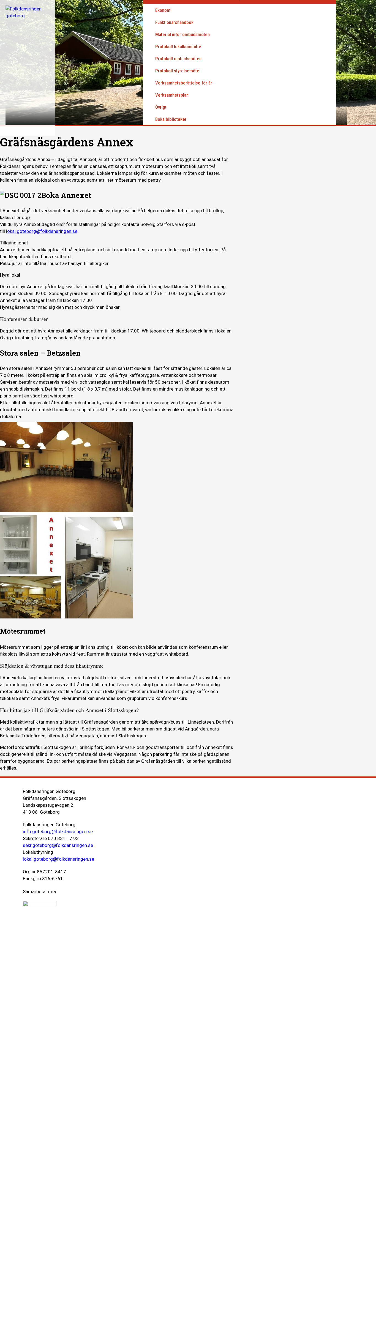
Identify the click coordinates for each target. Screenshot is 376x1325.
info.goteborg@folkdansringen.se (58, 831)
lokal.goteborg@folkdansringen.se (41, 231)
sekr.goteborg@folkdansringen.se (58, 845)
